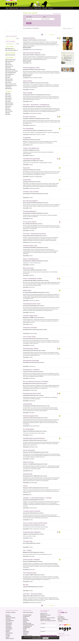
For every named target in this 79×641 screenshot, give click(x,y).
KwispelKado (27, 137)
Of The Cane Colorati (29, 222)
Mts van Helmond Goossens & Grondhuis (35, 381)
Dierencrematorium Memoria (31, 53)
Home (7, 8)
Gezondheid (8, 619)
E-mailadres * (43, 623)
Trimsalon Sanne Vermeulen (31, 511)
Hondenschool (26, 620)
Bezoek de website (27, 47)
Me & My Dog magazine (30, 201)
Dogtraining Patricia (29, 38)
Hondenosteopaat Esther (30, 416)
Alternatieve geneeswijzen (28, 624)
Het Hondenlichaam (10, 620)
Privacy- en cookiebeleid (63, 619)
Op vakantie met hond (27, 635)
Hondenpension (26, 616)
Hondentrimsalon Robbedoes (32, 532)
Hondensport (8, 626)
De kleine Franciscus (29, 116)
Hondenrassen (9, 624)
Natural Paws (27, 290)
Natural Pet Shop (28, 462)
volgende (52, 34)
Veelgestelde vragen (57, 13)
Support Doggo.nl (61, 618)
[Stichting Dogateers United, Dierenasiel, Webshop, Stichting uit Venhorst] (67, 69)
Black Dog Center (28, 268)
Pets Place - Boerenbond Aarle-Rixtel (34, 233)
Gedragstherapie (26, 627)
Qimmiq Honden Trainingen (31, 559)
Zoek (29, 23)
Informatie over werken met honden (47, 617)
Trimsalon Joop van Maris (31, 191)
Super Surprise (27, 81)
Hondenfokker (26, 631)
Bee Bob (25, 585)
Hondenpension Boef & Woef (32, 393)
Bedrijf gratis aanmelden (45, 615)
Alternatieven (8, 616)
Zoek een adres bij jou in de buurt (26, 8)
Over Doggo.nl (61, 616)
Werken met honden (10, 638)
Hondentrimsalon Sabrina (30, 348)
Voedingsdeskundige (27, 626)
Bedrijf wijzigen (43, 616)
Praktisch (7, 631)
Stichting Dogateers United (31, 67)
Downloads (50, 8)
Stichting (25, 628)
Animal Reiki (27, 179)
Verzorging (8, 635)
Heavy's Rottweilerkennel (30, 259)
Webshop (25, 621)
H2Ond (25, 486)
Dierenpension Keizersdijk (31, 360)
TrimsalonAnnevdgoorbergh (31, 158)
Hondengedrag (9, 623)
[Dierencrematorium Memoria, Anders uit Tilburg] (67, 58)
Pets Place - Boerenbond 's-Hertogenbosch (36, 104)
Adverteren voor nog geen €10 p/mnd (48, 620)
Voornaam (43, 627)
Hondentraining (9, 628)
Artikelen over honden (13, 8)
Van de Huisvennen (29, 450)
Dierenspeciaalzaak (27, 623)
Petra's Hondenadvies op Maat (32, 278)
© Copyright (60, 620)
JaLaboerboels (27, 404)
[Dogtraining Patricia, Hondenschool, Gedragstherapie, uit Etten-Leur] (68, 43)
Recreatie (8, 634)
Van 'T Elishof (27, 550)
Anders (24, 630)
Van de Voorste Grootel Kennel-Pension (35, 523)
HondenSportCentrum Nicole (31, 304)
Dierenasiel (25, 619)
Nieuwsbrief (44, 8)
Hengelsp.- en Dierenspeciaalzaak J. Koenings (37, 498)
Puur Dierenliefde (28, 128)
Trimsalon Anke (27, 541)
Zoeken (17, 38)
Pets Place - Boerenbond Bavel (32, 594)
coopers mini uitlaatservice (31, 148)
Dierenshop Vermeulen (30, 327)
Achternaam (43, 631)
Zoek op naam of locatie (28, 612)
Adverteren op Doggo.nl (45, 619)
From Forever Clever (29, 336)
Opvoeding (8, 630)
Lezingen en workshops (10, 612)
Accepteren (45, 638)
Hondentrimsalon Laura (30, 245)
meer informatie (38, 638)
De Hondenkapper (28, 429)
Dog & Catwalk (27, 93)
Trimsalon (25, 634)
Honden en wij (9, 621)
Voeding (7, 637)
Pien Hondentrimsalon (29, 573)
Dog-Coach (26, 168)
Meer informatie (42, 40)
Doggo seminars (37, 8)
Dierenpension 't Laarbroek (31, 369)
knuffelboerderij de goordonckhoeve (34, 438)
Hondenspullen (9, 627)
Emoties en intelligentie (10, 617)
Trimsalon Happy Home (30, 315)
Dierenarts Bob (27, 474)
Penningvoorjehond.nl (29, 211)
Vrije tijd (24, 617)
